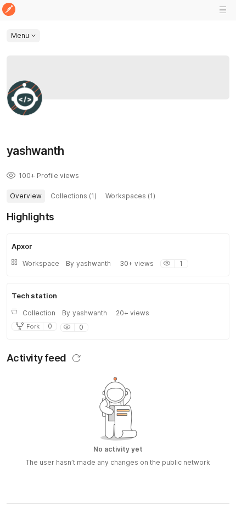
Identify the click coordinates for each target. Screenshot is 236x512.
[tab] (26, 196)
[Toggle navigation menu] (222, 9)
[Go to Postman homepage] (8, 10)
